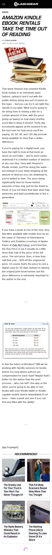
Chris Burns (11, 40)
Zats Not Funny (20, 245)
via (4, 447)
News (5, 12)
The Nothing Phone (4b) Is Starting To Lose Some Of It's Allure (38, 533)
